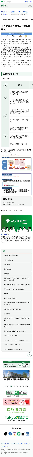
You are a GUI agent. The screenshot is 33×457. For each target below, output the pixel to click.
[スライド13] (23, 386)
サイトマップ (5, 446)
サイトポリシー (14, 443)
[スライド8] (16, 386)
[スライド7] (14, 386)
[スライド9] (17, 386)
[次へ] (28, 386)
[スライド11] (20, 386)
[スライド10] (19, 386)
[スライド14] (25, 386)
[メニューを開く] (30, 6)
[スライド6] (13, 386)
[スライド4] (10, 386)
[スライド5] (11, 386)
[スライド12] (22, 386)
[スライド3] (8, 386)
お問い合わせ (5, 443)
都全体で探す (28, 1)
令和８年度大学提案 (8, 20)
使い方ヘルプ (24, 443)
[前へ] (5, 386)
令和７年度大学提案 (22, 20)
